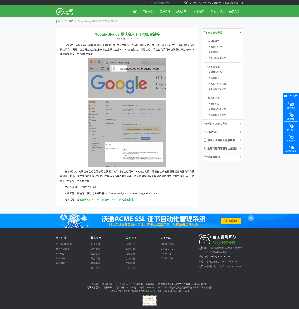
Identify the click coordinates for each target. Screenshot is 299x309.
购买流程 (95, 244)
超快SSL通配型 (218, 114)
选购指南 (95, 248)
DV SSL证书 (213, 98)
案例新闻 (130, 263)
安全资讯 (68, 21)
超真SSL (215, 77)
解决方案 (181, 11)
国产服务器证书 (149, 283)
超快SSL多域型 (218, 109)
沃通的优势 (213, 156)
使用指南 (95, 253)
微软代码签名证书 (183, 283)
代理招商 (130, 253)
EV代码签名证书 (166, 283)
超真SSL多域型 (218, 83)
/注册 (240, 2)
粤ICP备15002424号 (126, 287)
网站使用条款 (93, 287)
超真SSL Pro (217, 72)
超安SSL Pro (217, 46)
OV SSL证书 (213, 66)
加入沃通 (130, 258)
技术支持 (199, 11)
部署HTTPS (108, 199)
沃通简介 (130, 244)
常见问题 (95, 258)
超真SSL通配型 (218, 89)
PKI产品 (212, 132)
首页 (135, 11)
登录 (236, 2)
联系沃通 (130, 248)
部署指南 (95, 263)
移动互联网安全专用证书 (221, 140)
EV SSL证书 (213, 40)
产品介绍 (148, 11)
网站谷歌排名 (126, 199)
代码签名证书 (63, 248)
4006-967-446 (199, 3)
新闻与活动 (217, 11)
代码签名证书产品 (217, 123)
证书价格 (165, 11)
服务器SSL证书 (64, 244)
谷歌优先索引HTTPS (88, 199)
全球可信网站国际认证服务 (222, 148)
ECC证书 (60, 258)
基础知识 (95, 268)
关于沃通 (234, 11)
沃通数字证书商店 (220, 2)
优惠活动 (130, 268)
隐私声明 (108, 287)
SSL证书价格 (200, 283)
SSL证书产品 (214, 32)
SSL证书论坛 (167, 244)
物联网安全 (61, 263)
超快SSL (215, 103)
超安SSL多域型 (218, 57)
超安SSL (215, 52)
